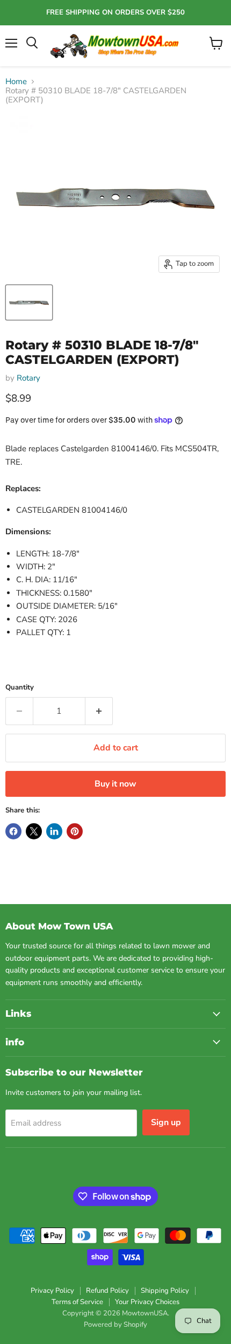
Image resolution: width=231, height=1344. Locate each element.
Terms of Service (77, 1302)
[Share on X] (34, 831)
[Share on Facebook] (13, 831)
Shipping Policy (165, 1290)
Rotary (28, 378)
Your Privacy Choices (147, 1302)
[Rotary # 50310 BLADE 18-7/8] (29, 302)
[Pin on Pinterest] (75, 831)
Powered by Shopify (115, 1324)
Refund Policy (107, 1290)
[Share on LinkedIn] (54, 831)
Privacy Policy (52, 1290)
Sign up (166, 1122)
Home (16, 81)
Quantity (19, 688)
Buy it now (115, 784)
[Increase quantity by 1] (99, 711)
